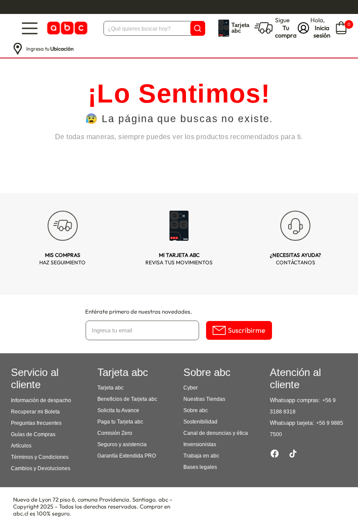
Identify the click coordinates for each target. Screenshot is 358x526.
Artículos (21, 446)
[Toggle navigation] (30, 28)
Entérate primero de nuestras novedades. (138, 311)
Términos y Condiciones (40, 457)
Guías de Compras (33, 434)
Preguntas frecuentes (36, 423)
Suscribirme (246, 330)
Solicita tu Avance (118, 410)
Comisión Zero (114, 433)
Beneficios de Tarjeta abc (127, 399)
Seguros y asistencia (122, 444)
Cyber (190, 388)
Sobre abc (195, 410)
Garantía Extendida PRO (126, 456)
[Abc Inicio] (66, 28)
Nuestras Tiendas (204, 399)
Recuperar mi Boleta (35, 412)
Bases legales (200, 467)
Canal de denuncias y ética (215, 433)
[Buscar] (197, 28)
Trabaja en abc (201, 456)
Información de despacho (41, 400)
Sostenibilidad (200, 422)
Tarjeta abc (110, 388)
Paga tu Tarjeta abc (120, 422)
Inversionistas (199, 444)
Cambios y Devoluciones (40, 468)
